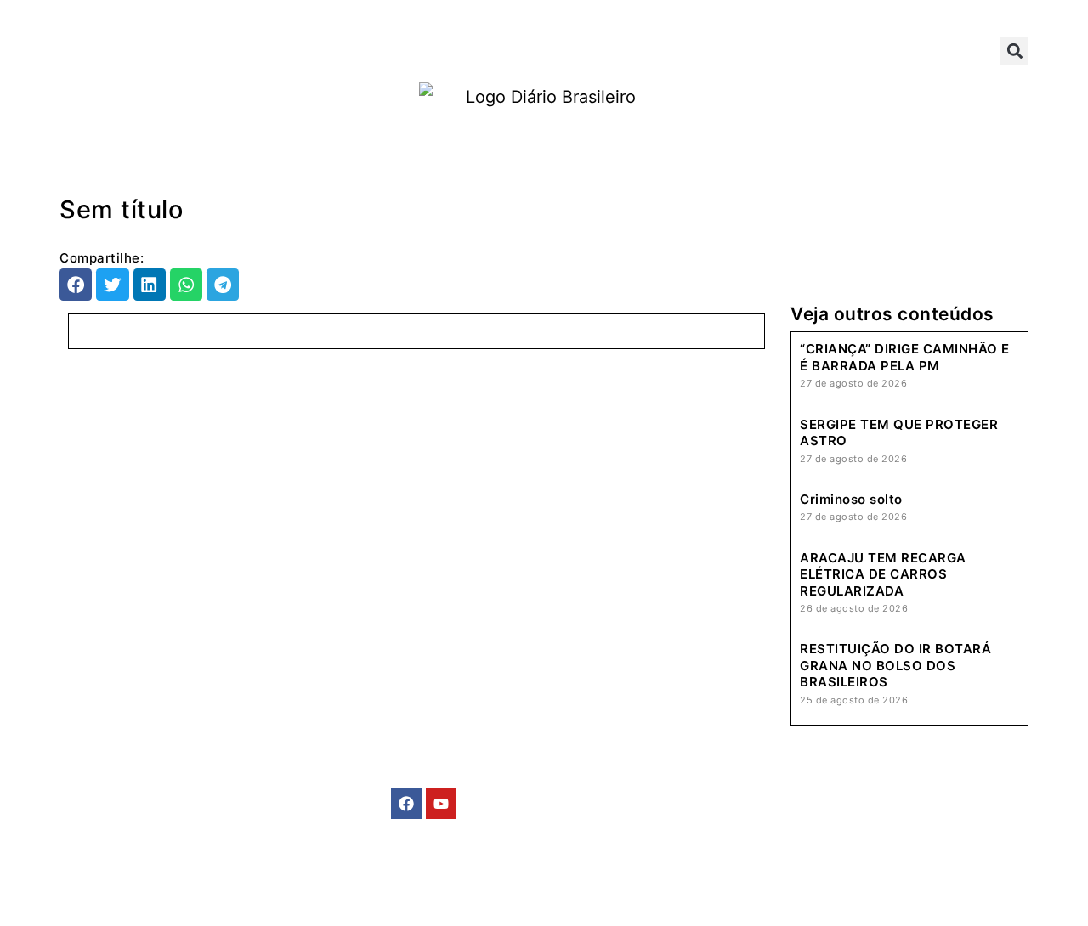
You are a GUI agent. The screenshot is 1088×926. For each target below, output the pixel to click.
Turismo (603, 50)
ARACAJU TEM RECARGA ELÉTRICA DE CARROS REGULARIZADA (883, 574)
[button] (1014, 51)
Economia (492, 50)
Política (384, 50)
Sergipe (193, 50)
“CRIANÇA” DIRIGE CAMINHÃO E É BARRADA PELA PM (905, 357)
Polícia (289, 50)
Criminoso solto (851, 499)
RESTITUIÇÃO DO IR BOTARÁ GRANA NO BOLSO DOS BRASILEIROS (895, 665)
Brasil (101, 50)
